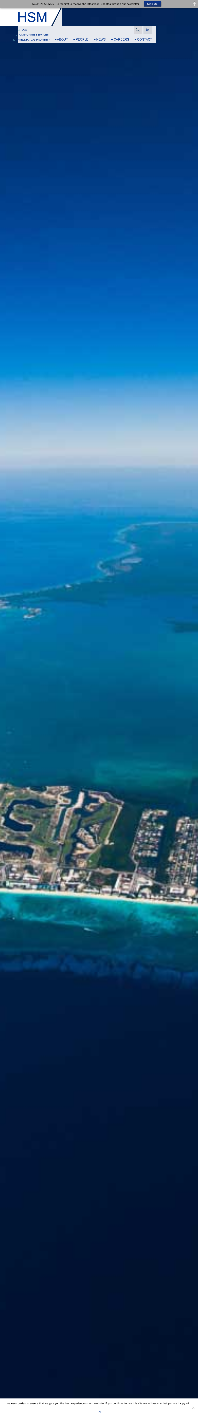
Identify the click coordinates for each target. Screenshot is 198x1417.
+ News (100, 39)
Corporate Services (34, 34)
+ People (80, 39)
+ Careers (120, 39)
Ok (100, 1412)
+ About (61, 39)
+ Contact (143, 39)
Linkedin (147, 30)
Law (24, 29)
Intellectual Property (33, 39)
